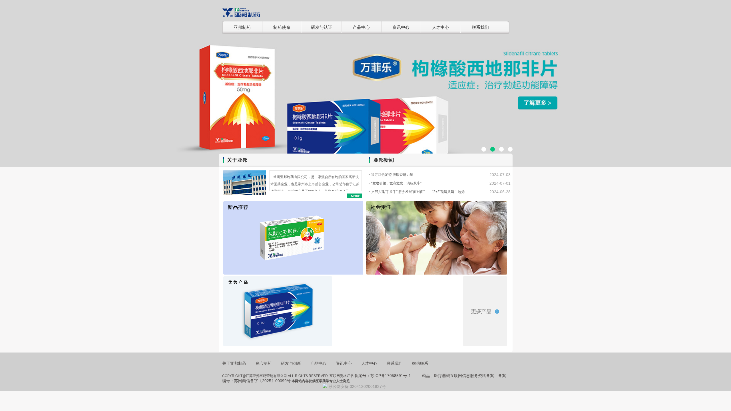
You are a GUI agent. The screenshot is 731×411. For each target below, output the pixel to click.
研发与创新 (291, 363)
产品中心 (361, 27)
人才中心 (440, 27)
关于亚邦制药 (234, 363)
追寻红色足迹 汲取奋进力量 (392, 175)
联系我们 (480, 27)
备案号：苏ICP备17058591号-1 (382, 375)
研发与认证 (321, 27)
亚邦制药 (242, 27)
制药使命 (281, 27)
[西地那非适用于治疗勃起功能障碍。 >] (277, 311)
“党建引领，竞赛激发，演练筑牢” (396, 183)
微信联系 (420, 363)
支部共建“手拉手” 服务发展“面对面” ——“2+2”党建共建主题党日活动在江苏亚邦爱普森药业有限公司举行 (421, 192)
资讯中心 (400, 27)
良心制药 (264, 363)
